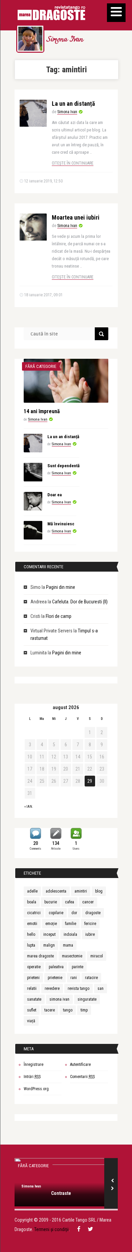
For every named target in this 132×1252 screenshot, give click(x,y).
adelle (32, 891)
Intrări (32, 1076)
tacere (49, 1010)
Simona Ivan (64, 39)
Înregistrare (33, 1064)
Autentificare (80, 1064)
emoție (51, 923)
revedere (52, 988)
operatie (34, 967)
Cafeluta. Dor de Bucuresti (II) (80, 601)
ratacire (91, 977)
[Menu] (116, 12)
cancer (88, 902)
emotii (32, 923)
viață (31, 1021)
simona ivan (59, 999)
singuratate (87, 999)
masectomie (72, 956)
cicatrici (34, 912)
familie (70, 923)
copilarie (56, 912)
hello (31, 934)
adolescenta (56, 891)
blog (99, 891)
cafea (69, 902)
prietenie (55, 977)
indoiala (70, 934)
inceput (49, 934)
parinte (77, 967)
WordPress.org (36, 1088)
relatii (32, 988)
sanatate (34, 999)
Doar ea (54, 494)
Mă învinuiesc (60, 523)
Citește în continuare (72, 163)
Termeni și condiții (51, 1229)
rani (73, 977)
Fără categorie (40, 366)
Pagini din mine (60, 587)
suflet (31, 1010)
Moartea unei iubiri (76, 217)
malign (49, 945)
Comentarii (82, 1076)
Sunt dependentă (63, 465)
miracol (96, 956)
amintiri (80, 891)
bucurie (50, 902)
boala (31, 902)
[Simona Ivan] (30, 39)
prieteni (33, 977)
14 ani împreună (42, 411)
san (100, 988)
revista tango (78, 988)
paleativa (56, 967)
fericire (90, 923)
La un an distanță (73, 103)
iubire (90, 934)
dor (74, 912)
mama (68, 945)
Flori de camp (58, 616)
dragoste (93, 912)
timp (84, 1010)
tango (67, 1010)
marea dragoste (40, 956)
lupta (31, 945)
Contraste (61, 1193)
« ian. (28, 806)
